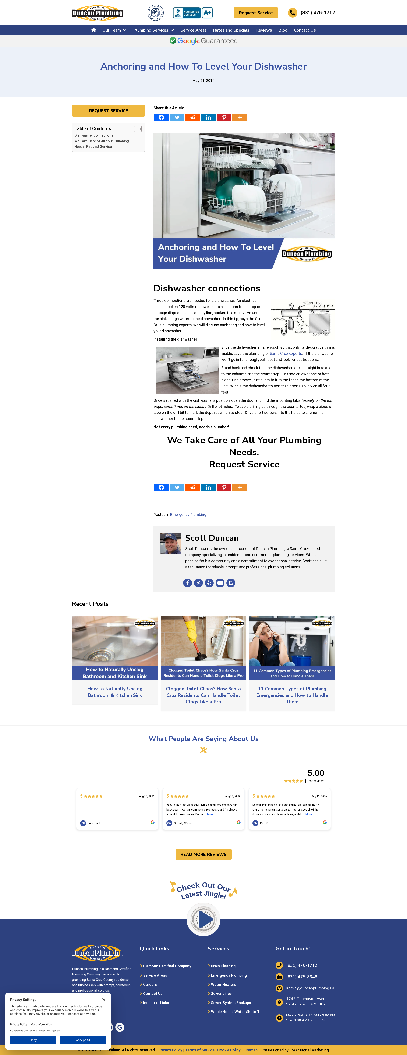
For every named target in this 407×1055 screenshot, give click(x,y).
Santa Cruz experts (286, 353)
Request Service (244, 464)
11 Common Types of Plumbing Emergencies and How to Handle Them (292, 695)
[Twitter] (177, 117)
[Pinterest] (224, 117)
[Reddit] (192, 117)
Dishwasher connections (93, 135)
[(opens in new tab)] (193, 12)
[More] (239, 117)
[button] (256, 12)
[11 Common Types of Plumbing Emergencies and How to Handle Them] (292, 648)
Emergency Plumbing (188, 514)
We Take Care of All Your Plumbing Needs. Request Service (101, 144)
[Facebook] (161, 117)
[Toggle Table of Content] (136, 129)
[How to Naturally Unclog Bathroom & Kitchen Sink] (115, 648)
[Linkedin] (208, 117)
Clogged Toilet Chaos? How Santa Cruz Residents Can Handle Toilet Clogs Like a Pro (203, 695)
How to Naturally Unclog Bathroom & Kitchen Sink (114, 692)
